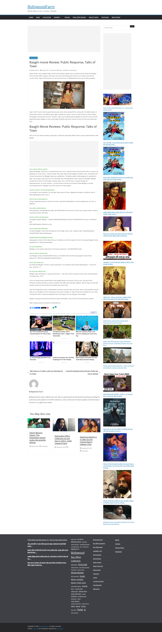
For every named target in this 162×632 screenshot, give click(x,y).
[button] (61, 17)
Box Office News (97, 547)
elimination (74, 565)
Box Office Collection (76, 559)
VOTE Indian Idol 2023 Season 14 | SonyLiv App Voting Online (47, 540)
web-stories (116, 17)
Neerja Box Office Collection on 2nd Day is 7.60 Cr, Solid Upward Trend (63, 440)
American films (75, 544)
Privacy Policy (119, 548)
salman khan (83, 591)
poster (85, 586)
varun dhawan (74, 612)
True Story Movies (79, 17)
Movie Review (33, 58)
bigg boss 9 (86, 546)
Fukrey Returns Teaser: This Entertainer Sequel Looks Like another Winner (37, 437)
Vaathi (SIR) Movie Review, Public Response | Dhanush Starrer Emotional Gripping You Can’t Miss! (117, 343)
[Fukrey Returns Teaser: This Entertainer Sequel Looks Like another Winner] (39, 420)
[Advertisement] (64, 39)
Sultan (79, 599)
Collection (47, 17)
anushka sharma (75, 546)
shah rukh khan (76, 594)
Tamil (73, 606)
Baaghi (60, 70)
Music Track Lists (78, 582)
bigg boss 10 (75, 549)
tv (85, 609)
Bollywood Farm (35, 70)
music (82, 576)
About (117, 540)
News (38, 17)
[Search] (132, 26)
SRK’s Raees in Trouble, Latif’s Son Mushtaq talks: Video (46, 372)
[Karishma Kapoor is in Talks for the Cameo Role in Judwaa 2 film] (89, 420)
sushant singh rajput (76, 603)
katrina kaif (73, 570)
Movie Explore (97, 555)
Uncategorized (97, 585)
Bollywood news (98, 540)
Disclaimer (118, 552)
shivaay (84, 594)
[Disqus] (64, 481)
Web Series (96, 589)
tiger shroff (73, 610)
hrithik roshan (74, 567)
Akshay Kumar (76, 542)
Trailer (67, 17)
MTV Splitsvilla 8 (75, 576)
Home (31, 17)
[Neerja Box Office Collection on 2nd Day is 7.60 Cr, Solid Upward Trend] (64, 420)
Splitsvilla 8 (73, 599)
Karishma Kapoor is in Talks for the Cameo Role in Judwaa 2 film (88, 441)
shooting (74, 596)
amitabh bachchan (84, 544)
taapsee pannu (85, 603)
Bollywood (65, 70)
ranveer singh (79, 589)
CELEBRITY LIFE (97, 551)
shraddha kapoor (82, 596)
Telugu (83, 606)
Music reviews (77, 579)
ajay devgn (80, 539)
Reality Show (93, 17)
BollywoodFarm (41, 6)
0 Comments (53, 70)
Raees (72, 589)
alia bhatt (84, 542)
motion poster (80, 570)
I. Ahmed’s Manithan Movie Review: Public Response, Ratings (81, 372)
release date (74, 591)
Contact (117, 544)
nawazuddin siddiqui (76, 586)
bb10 (81, 546)
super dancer (75, 601)
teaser (78, 606)
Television (105, 17)
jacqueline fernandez (84, 567)
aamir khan (73, 539)
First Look (82, 564)
